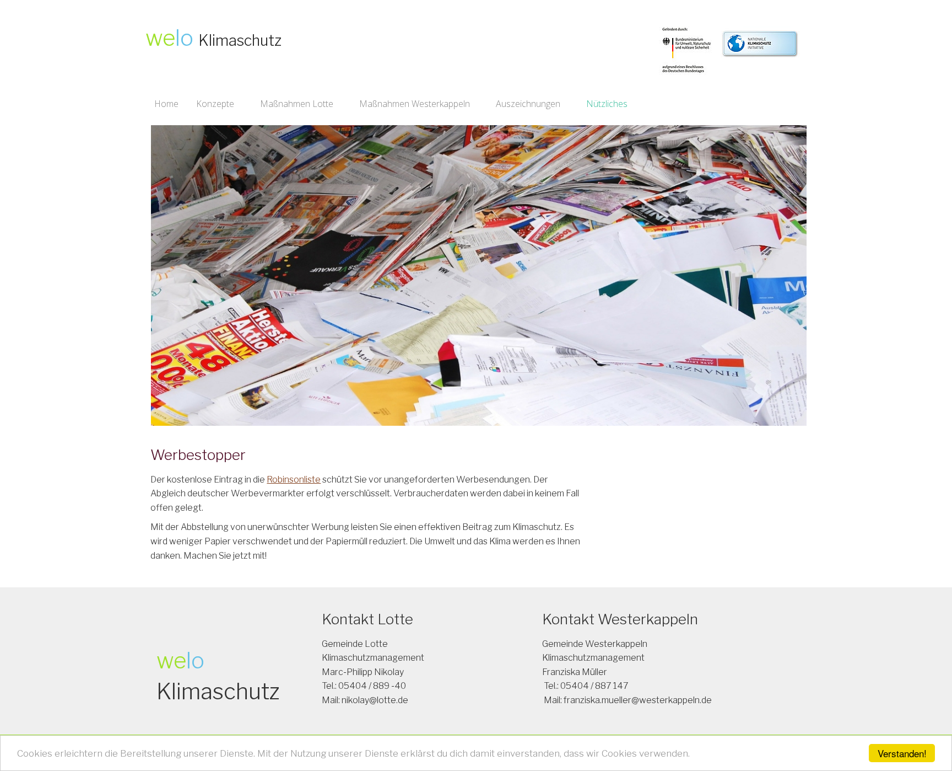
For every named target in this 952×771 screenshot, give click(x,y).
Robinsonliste (294, 479)
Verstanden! (902, 753)
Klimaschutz (240, 40)
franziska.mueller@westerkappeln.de (638, 700)
